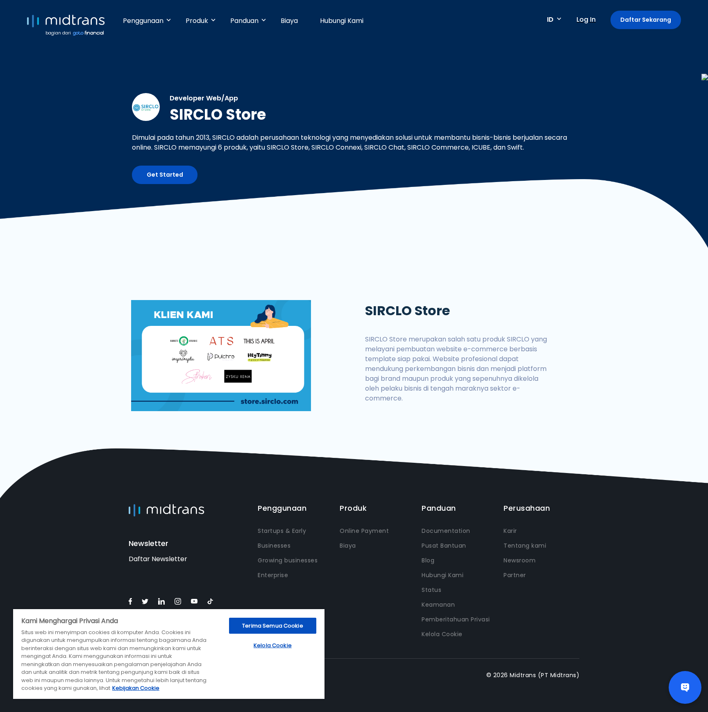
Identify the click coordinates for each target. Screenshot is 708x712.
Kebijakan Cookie (135, 688)
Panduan (244, 20)
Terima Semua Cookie (272, 626)
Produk (197, 20)
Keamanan (438, 605)
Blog (428, 560)
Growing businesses (288, 560)
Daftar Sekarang (645, 20)
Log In (586, 19)
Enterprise (273, 575)
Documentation (446, 531)
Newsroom (520, 560)
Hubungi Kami (341, 20)
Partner (515, 575)
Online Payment (364, 531)
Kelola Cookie (442, 634)
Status (431, 590)
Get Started (165, 175)
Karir (510, 531)
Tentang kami (525, 545)
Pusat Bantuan (444, 545)
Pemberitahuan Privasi (456, 619)
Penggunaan (143, 20)
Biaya (289, 20)
